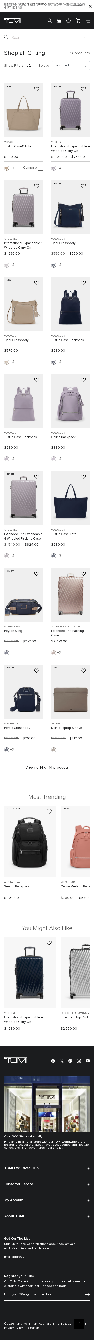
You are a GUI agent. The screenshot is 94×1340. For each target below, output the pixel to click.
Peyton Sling (13, 631)
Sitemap (33, 1327)
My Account (14, 1200)
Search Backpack (17, 886)
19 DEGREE (57, 142)
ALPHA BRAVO (13, 626)
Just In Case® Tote (17, 146)
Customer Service (18, 1184)
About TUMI (14, 1216)
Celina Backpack (63, 437)
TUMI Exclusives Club (21, 1168)
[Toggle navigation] (87, 20)
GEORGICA (57, 723)
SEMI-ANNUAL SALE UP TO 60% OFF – (44, 4)
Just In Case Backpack (67, 340)
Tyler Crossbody (63, 243)
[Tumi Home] (12, 20)
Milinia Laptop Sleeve (66, 728)
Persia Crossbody (17, 728)
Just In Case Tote (64, 534)
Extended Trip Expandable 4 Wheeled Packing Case (23, 536)
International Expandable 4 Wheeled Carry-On (70, 149)
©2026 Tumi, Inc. (15, 1323)
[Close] (90, 6)
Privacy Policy (13, 1327)
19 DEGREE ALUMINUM (65, 626)
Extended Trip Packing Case (67, 633)
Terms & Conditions (69, 1323)
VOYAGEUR (11, 142)
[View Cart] (78, 20)
